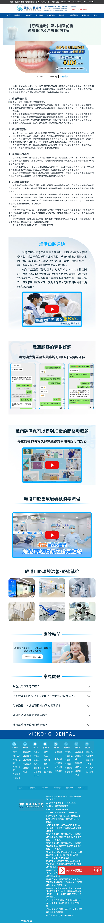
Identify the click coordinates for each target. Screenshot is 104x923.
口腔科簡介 (32, 788)
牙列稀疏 (27, 760)
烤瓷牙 (36, 756)
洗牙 (77, 775)
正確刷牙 (58, 759)
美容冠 (36, 752)
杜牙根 (47, 760)
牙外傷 (88, 764)
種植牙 (29, 15)
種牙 (15, 752)
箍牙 (25, 772)
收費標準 (74, 15)
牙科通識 (64, 76)
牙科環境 (45, 788)
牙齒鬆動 (69, 768)
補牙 (46, 752)
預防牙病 (58, 771)
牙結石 (78, 767)
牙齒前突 (27, 768)
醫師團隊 (69, 788)
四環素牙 (37, 768)
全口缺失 (17, 778)
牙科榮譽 (57, 788)
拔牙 (46, 764)
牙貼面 (36, 776)
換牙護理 (89, 768)
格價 (95, 15)
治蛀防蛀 (89, 752)
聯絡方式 (81, 788)
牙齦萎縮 (69, 772)
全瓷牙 (36, 760)
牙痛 (46, 768)
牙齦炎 (68, 760)
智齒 (46, 756)
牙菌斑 (78, 771)
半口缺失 (17, 774)
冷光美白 (79, 752)
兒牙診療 (89, 772)
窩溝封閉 (89, 760)
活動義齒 (37, 772)
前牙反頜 (27, 764)
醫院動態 (62, 15)
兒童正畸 (89, 756)
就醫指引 (86, 15)
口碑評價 (51, 15)
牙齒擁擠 (27, 756)
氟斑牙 (36, 764)
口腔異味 (58, 767)
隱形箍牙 (27, 752)
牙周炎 (68, 752)
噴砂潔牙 (79, 763)
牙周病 (68, 764)
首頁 (9, 15)
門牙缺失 (17, 756)
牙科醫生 (39, 15)
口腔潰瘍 (48, 772)
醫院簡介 (18, 15)
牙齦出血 (69, 756)
